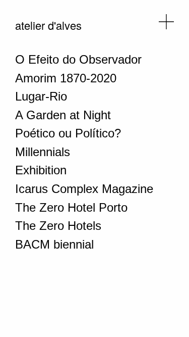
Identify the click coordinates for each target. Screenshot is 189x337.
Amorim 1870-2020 (65, 78)
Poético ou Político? (68, 133)
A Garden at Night (63, 115)
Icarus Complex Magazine (84, 189)
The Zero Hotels (58, 225)
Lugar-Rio (41, 96)
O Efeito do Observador (78, 59)
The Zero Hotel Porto (71, 207)
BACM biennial (54, 244)
